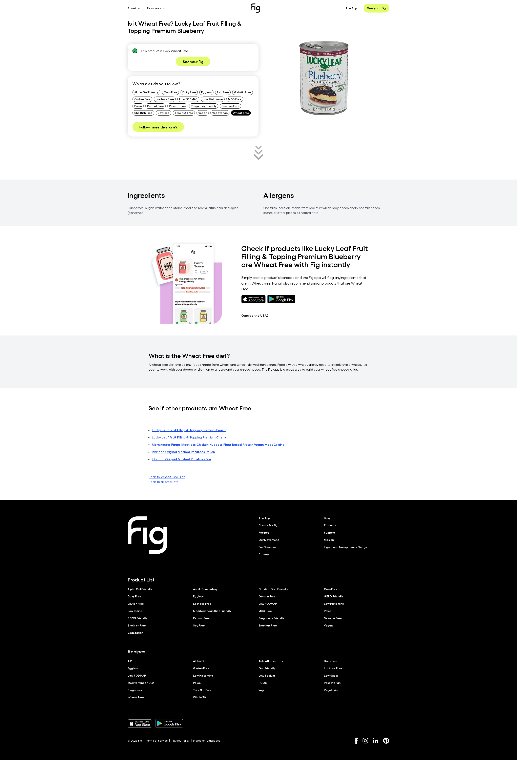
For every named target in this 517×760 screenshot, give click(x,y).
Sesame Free (230, 105)
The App (351, 8)
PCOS (262, 682)
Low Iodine (135, 610)
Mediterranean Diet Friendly (212, 610)
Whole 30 (199, 697)
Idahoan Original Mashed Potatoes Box (181, 459)
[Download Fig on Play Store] (169, 723)
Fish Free (223, 92)
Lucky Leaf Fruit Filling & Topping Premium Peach (189, 430)
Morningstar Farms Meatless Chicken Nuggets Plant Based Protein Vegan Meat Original (218, 444)
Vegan (202, 112)
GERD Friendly (333, 596)
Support (329, 532)
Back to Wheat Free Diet (167, 477)
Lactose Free (165, 99)
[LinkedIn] (375, 740)
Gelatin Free (242, 92)
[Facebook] (356, 741)
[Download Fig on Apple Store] (140, 723)
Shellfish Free (143, 112)
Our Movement (268, 539)
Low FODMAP (188, 99)
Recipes (263, 532)
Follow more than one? (158, 127)
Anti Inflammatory (205, 589)
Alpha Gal (199, 660)
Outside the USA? (254, 315)
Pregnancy (135, 690)
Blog (327, 517)
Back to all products (163, 482)
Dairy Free (189, 92)
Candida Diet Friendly (273, 589)
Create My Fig (267, 525)
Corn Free (170, 92)
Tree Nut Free (184, 112)
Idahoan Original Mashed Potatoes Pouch (183, 452)
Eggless (206, 92)
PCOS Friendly (137, 618)
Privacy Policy (180, 740)
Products (330, 525)
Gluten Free (142, 99)
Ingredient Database (206, 740)
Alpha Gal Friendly (146, 92)
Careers (263, 554)
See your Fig (376, 8)
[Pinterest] (386, 741)
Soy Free (163, 112)
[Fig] (255, 8)
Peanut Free (155, 105)
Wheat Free (241, 112)
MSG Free (234, 99)
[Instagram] (365, 740)
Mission (329, 539)
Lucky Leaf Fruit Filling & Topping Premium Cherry (189, 437)
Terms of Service (157, 740)
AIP (130, 660)
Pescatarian (177, 105)
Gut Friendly (266, 668)
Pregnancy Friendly (203, 105)
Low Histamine (213, 99)
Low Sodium (266, 675)
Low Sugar (331, 675)
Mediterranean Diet (141, 682)
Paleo (138, 105)
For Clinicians (267, 547)
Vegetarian (220, 112)
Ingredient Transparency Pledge (345, 547)
